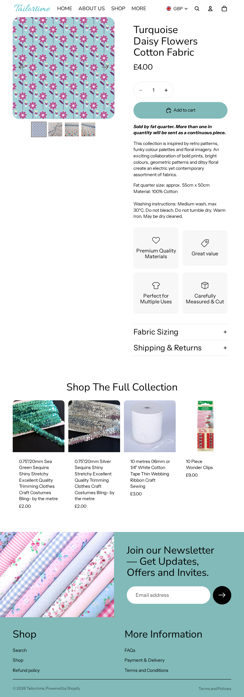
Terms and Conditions (146, 670)
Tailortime (35, 688)
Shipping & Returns (167, 347)
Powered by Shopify (63, 688)
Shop (18, 660)
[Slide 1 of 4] (39, 129)
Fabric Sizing (156, 331)
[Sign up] (222, 595)
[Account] (210, 9)
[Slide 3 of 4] (72, 129)
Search (20, 650)
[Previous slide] (20, 68)
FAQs (130, 650)
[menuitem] (138, 9)
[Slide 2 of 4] (55, 129)
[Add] (54, 442)
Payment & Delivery (145, 660)
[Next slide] (107, 68)
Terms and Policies (215, 688)
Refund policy (26, 670)
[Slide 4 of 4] (88, 129)
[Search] (197, 9)
